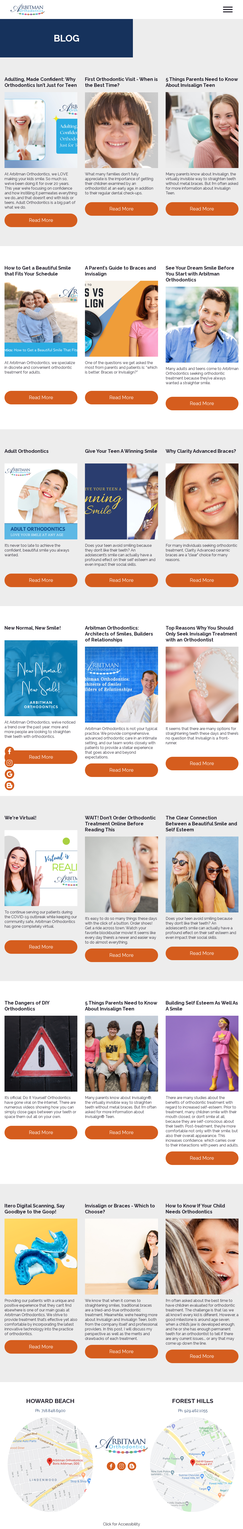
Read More (41, 220)
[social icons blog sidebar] (9, 785)
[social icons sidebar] (9, 751)
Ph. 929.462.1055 (193, 1410)
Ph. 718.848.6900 (50, 1410)
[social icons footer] (111, 1466)
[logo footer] (121, 1444)
